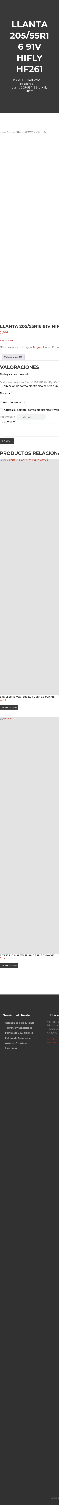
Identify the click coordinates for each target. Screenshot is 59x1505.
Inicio (16, 80)
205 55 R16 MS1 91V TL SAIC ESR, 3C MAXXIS (27, 955)
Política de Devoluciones (19, 1033)
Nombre (6, 393)
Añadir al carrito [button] (9, 707)
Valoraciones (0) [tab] (13, 357)
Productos (33, 80)
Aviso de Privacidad (16, 1043)
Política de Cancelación (18, 1038)
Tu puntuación (8, 417)
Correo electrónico (12, 402)
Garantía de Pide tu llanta (19, 1023)
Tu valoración (9, 421)
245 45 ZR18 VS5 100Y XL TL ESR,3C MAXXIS (27, 696)
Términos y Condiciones (18, 1028)
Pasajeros (26, 84)
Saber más (11, 1048)
